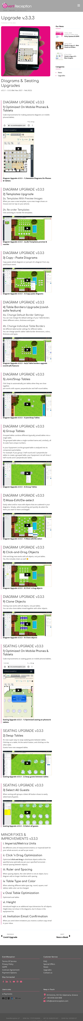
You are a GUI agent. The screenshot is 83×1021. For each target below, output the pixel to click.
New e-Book (62, 935)
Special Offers (49, 964)
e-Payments (7, 994)
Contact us (47, 972)
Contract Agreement (10, 970)
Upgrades (12, 10)
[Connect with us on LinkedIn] (7, 981)
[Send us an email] (21, 981)
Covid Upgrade (10, 935)
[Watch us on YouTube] (14, 981)
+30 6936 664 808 (54, 998)
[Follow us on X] (10, 981)
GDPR (4, 967)
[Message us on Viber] (18, 981)
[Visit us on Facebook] (3, 981)
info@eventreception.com (57, 1001)
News (45, 967)
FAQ (45, 961)
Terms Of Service (9, 961)
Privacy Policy (7, 964)
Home (5, 10)
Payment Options (9, 972)
